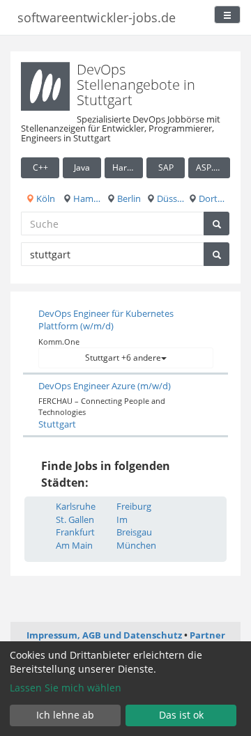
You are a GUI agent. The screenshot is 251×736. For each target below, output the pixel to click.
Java (82, 167)
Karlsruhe (76, 506)
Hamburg (86, 198)
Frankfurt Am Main (75, 538)
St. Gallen (75, 519)
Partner (207, 635)
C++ (40, 167)
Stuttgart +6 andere (123, 357)
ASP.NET (212, 167)
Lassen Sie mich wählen (65, 687)
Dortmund (213, 198)
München (136, 545)
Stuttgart (57, 424)
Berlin (128, 198)
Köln (44, 198)
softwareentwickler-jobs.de (96, 17)
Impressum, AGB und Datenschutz (104, 635)
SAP (166, 167)
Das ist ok (181, 714)
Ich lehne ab (65, 714)
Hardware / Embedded (127, 167)
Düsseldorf (170, 198)
